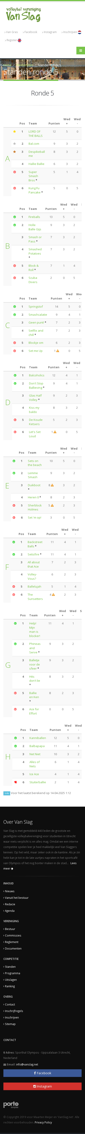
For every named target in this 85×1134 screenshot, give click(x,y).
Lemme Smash (33, 475)
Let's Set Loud (35, 434)
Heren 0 (33, 497)
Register (12, 40)
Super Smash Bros (33, 176)
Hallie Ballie (36, 164)
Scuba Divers (33, 280)
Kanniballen (37, 738)
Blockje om (36, 343)
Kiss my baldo (34, 410)
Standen (10, 966)
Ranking (10, 986)
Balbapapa (37, 746)
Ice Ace (34, 774)
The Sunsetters (35, 597)
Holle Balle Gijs (35, 227)
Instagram (50, 32)
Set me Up (36, 351)
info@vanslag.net (27, 1064)
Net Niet (34, 754)
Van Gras (12, 32)
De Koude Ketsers (36, 422)
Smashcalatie (38, 315)
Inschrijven (70, 32)
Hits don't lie (34, 679)
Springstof (36, 306)
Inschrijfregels (14, 1011)
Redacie (10, 904)
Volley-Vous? (32, 576)
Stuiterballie (37, 782)
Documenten (13, 948)
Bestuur (10, 929)
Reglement (11, 942)
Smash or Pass (35, 239)
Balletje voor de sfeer (34, 664)
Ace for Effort (34, 711)
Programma (12, 973)
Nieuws (10, 891)
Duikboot (34, 485)
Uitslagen (11, 979)
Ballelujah (34, 586)
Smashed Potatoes (35, 251)
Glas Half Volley (35, 397)
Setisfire (34, 554)
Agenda (10, 910)
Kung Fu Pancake (35, 190)
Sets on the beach (35, 463)
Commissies (13, 935)
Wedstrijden (24, 65)
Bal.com (34, 144)
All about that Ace (34, 564)
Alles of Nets (34, 764)
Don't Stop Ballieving (36, 385)
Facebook (30, 32)
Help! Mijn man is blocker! (34, 629)
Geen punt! (36, 322)
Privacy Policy (43, 1122)
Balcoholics (36, 375)
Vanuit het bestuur (17, 897)
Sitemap (10, 1024)
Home (7, 65)
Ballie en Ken (34, 695)
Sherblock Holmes (35, 507)
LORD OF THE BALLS (36, 133)
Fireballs (34, 217)
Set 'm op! (34, 517)
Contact (10, 1004)
